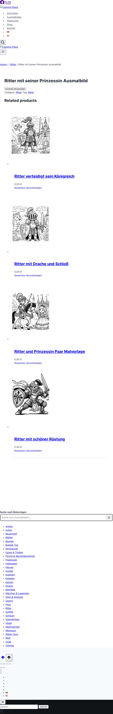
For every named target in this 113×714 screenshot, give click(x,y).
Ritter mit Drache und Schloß (41, 264)
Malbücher (13, 20)
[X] (6, 3)
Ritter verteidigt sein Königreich (44, 176)
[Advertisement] (56, 487)
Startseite (12, 13)
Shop (10, 24)
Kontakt (11, 28)
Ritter (19, 92)
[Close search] (3, 702)
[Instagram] (9, 3)
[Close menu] (1, 671)
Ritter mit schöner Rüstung (39, 439)
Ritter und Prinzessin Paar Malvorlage (49, 351)
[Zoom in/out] (1, 663)
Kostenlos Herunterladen (15, 89)
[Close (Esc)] (10, 663)
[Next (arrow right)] (4, 667)
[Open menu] (3, 52)
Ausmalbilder (14, 17)
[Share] (7, 663)
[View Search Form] (3, 42)
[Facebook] (2, 3)
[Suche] (109, 517)
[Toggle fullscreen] (4, 663)
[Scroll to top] (3, 658)
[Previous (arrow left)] (1, 667)
